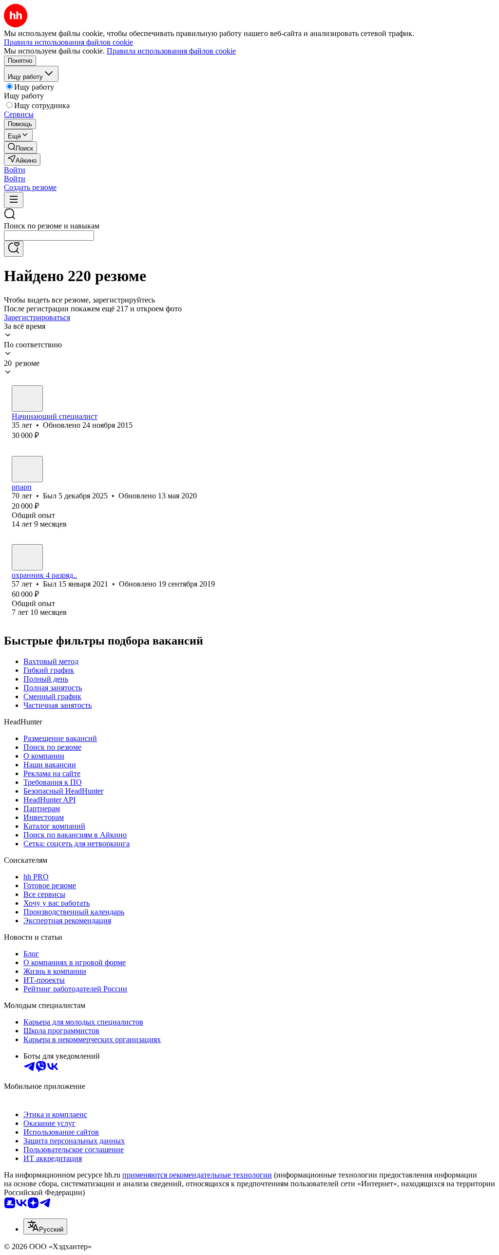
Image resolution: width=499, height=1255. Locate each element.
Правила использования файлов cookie (171, 51)
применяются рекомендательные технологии (197, 1175)
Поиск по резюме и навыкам (51, 226)
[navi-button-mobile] (13, 200)
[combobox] (49, 235)
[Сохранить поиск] (13, 249)
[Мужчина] (27, 469)
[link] (20, 147)
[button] (14, 170)
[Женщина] (27, 398)
